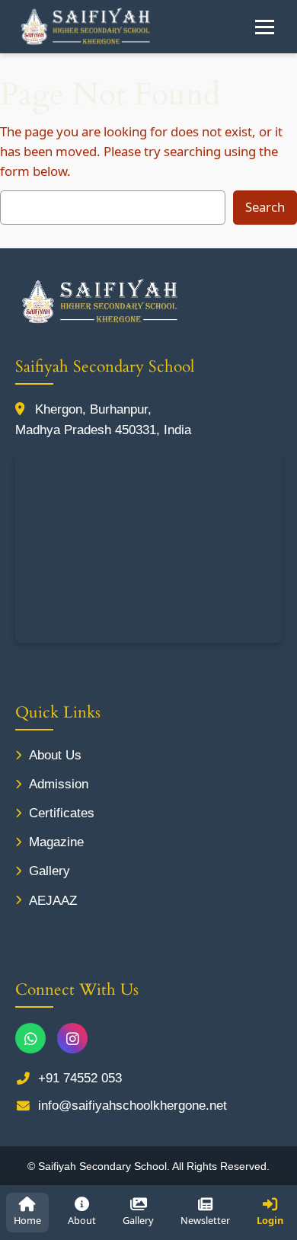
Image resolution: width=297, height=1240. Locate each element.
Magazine (56, 842)
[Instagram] (72, 1038)
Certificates (61, 813)
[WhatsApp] (30, 1038)
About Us (55, 755)
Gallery (49, 871)
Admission (58, 784)
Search (265, 207)
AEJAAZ (53, 900)
